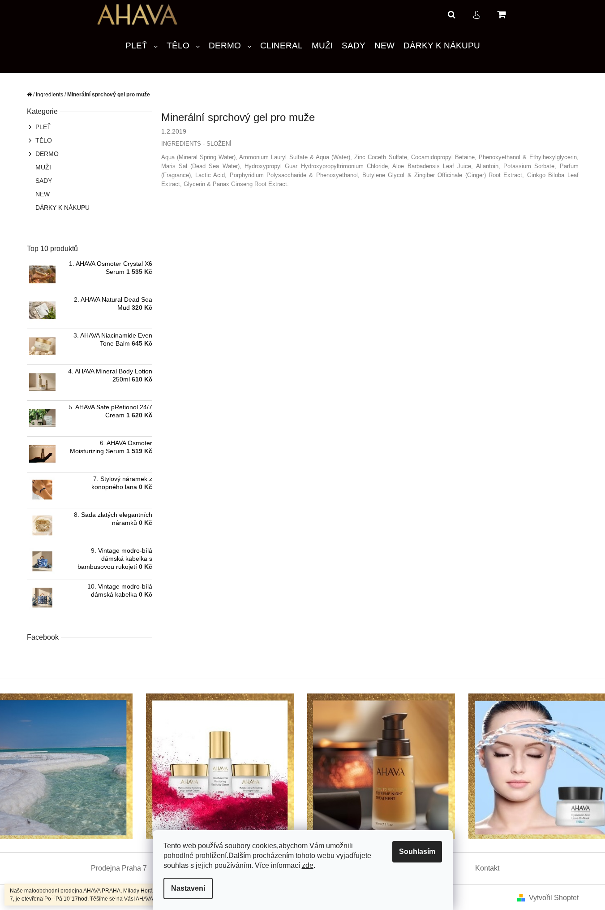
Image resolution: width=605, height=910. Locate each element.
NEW (42, 194)
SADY (43, 180)
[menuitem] (141, 46)
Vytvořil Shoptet (554, 897)
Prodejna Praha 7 (119, 868)
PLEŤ (43, 126)
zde (307, 865)
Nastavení (188, 888)
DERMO (47, 153)
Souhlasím (417, 851)
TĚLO (43, 140)
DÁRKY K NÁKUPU (62, 207)
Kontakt (487, 868)
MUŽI (43, 167)
